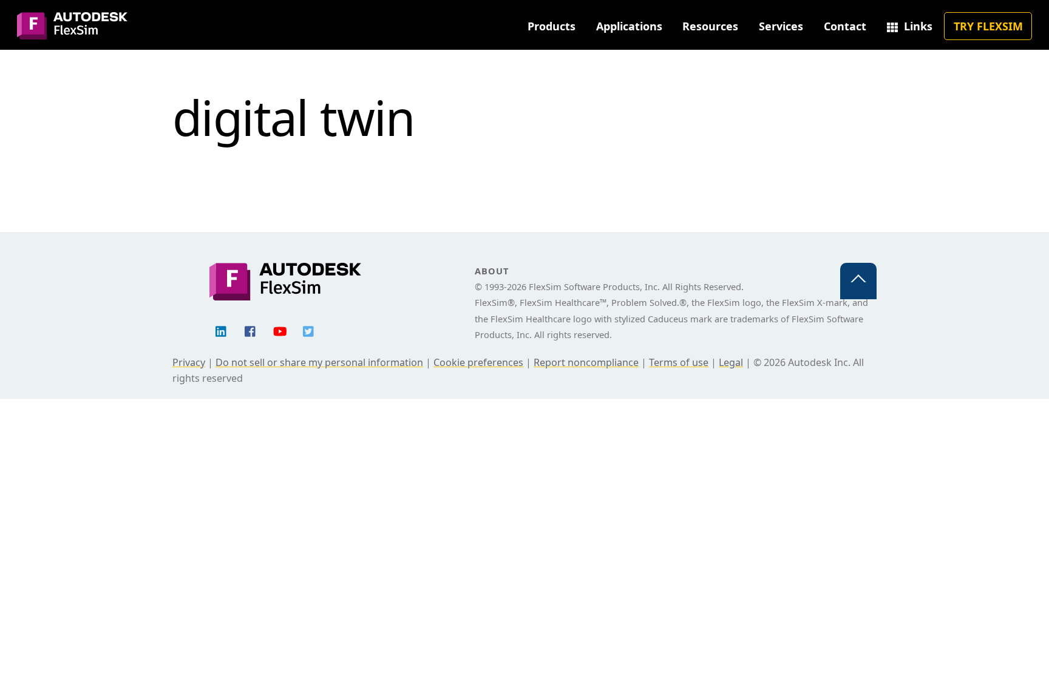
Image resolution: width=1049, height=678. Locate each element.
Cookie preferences (478, 362)
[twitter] (309, 330)
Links (916, 26)
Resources (710, 26)
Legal (731, 362)
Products (551, 26)
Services (781, 26)
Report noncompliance (586, 362)
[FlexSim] (72, 32)
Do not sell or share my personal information (319, 362)
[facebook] (251, 330)
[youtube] (280, 330)
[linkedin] (221, 330)
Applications (629, 26)
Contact (845, 26)
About (491, 271)
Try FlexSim (988, 26)
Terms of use (678, 362)
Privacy (188, 362)
